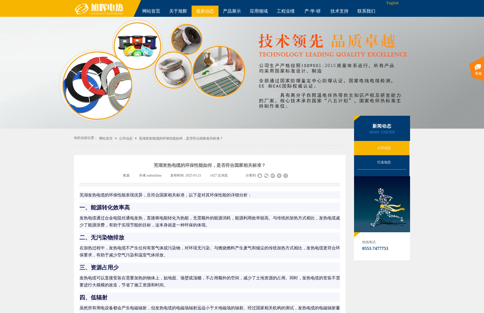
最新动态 (205, 11)
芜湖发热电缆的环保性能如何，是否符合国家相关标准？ (181, 138)
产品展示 (232, 11)
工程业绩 (286, 11)
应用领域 (259, 11)
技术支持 (339, 11)
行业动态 (384, 162)
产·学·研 (312, 11)
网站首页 (151, 11)
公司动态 (125, 138)
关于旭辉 (178, 11)
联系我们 (366, 11)
